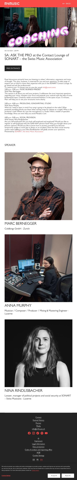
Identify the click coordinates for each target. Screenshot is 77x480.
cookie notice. (35, 470)
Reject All (67, 475)
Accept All (54, 475)
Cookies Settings (6, 475)
